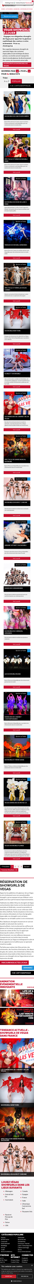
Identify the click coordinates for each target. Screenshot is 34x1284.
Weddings (4, 1245)
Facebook (25, 1258)
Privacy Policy (15, 1260)
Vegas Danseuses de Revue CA (16, 802)
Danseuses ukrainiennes (14, 588)
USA (6, 1225)
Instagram (25, 1260)
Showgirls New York (12, 331)
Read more (16, 1273)
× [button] (32, 1265)
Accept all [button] (8, 1276)
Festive (3, 1237)
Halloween (21, 1237)
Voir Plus (30, 987)
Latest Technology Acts (25, 1245)
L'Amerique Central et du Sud (26, 1206)
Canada (25, 1191)
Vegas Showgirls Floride (14, 845)
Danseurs (16, 9)
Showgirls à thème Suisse (14, 760)
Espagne (25, 1194)
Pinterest (24, 1262)
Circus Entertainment (24, 1251)
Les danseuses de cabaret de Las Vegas (15, 1070)
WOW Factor (5, 1239)
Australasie (9, 1200)
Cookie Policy (15, 1262)
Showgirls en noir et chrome (16, 502)
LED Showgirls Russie (13, 674)
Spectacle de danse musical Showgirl (13, 1139)
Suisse (7, 1222)
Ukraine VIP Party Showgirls (15, 545)
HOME (3, 9)
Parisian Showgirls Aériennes (16, 245)
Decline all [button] (24, 1276)
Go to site (29, 3)
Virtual (3, 1247)
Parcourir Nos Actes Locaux (14, 963)
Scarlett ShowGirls (12, 373)
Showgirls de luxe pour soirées (17, 116)
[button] (17, 1281)
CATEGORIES (9, 9)
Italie (24, 1201)
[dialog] (17, 1274)
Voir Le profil (16, 129)
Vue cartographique (20, 86)
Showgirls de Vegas (26, 9)
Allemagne (9, 1191)
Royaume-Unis (27, 1211)
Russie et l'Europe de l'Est (9, 1217)
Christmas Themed (23, 1243)
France (24, 1197)
